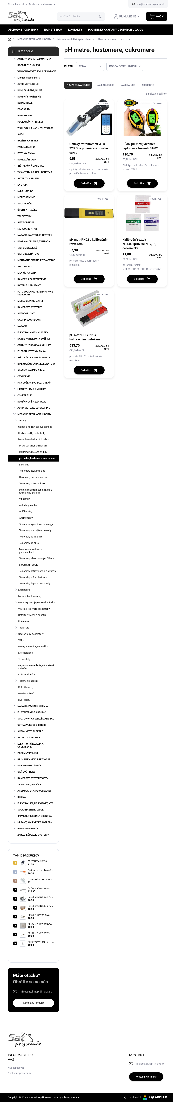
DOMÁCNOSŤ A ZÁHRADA (31, 401)
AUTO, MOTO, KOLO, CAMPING (33, 407)
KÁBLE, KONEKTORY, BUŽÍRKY (33, 338)
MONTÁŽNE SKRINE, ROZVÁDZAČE (36, 260)
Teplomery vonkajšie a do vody (35, 530)
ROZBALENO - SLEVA (28, 65)
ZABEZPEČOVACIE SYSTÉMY (33, 834)
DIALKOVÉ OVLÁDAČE (29, 765)
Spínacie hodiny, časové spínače (35, 426)
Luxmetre (24, 464)
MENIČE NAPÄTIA (26, 272)
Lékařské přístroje (28, 564)
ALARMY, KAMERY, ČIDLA (31, 370)
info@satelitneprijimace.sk (36, 991)
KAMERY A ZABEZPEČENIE (31, 279)
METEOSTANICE (26, 197)
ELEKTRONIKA (25, 191)
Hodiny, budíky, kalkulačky (32, 433)
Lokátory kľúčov (26, 674)
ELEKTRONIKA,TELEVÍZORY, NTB (35, 803)
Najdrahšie (127, 85)
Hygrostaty (24, 699)
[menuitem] (24, 29)
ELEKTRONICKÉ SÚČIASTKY (32, 332)
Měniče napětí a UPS (28, 77)
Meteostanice (25, 652)
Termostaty (24, 659)
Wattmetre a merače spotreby (34, 608)
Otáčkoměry (25, 511)
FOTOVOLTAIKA (26, 153)
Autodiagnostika (28, 505)
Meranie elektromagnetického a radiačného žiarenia (35, 491)
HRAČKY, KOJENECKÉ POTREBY (34, 822)
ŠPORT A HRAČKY (27, 210)
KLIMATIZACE (24, 102)
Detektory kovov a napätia (32, 615)
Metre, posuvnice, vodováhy (33, 646)
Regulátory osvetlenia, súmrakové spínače (36, 667)
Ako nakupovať (16, 4)
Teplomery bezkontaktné (32, 470)
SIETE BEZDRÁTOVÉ (28, 253)
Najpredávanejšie (78, 85)
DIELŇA (21, 797)
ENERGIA (22, 184)
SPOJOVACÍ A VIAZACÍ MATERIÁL (35, 718)
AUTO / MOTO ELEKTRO (30, 731)
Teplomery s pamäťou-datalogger (36, 524)
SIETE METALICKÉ (27, 247)
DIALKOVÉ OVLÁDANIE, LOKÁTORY (36, 363)
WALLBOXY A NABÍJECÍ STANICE (35, 128)
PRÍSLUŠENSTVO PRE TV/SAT (33, 759)
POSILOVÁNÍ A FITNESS (30, 121)
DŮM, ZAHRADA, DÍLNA (29, 90)
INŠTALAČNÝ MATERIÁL (30, 165)
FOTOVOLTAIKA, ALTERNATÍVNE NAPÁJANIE (35, 293)
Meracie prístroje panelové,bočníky (36, 602)
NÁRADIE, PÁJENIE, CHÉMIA (32, 706)
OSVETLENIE (24, 395)
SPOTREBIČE (24, 203)
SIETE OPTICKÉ (25, 222)
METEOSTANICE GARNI (30, 301)
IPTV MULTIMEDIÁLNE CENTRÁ (34, 816)
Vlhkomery (24, 498)
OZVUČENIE (23, 376)
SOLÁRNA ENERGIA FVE (30, 809)
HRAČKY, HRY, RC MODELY (31, 389)
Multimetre (24, 589)
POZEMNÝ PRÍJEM (27, 753)
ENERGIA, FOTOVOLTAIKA (31, 351)
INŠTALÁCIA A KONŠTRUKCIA (33, 357)
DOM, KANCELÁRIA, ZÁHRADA (33, 241)
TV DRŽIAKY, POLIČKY (29, 784)
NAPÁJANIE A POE (27, 228)
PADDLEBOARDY (26, 147)
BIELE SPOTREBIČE (27, 828)
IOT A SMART (24, 266)
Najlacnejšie (105, 85)
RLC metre (23, 621)
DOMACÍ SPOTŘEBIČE (29, 96)
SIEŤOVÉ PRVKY (26, 771)
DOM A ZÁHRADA (26, 159)
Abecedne (148, 85)
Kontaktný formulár (33, 1002)
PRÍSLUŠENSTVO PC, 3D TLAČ (34, 382)
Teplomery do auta (29, 543)
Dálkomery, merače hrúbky (33, 452)
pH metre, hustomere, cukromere (37, 458)
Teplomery (23, 627)
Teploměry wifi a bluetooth (33, 577)
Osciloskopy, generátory (31, 634)
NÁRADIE (22, 326)
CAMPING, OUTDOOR (29, 319)
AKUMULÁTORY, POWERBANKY (34, 790)
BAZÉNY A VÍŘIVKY (27, 140)
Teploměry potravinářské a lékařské (37, 571)
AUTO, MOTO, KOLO (28, 84)
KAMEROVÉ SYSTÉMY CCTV (32, 778)
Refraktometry (26, 687)
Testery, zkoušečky (28, 680)
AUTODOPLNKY (26, 313)
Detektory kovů (26, 693)
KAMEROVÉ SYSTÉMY (29, 307)
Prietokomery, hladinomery (33, 445)
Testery (22, 420)
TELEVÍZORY (24, 216)
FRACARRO (23, 109)
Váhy (21, 640)
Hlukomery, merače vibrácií (33, 477)
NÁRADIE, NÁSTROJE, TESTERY (34, 235)
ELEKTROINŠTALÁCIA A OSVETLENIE (30, 745)
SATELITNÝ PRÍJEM (28, 178)
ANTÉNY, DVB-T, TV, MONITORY (34, 58)
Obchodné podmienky (40, 4)
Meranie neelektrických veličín (33, 439)
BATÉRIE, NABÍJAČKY (29, 285)
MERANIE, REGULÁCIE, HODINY (34, 414)
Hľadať (100, 16)
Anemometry (26, 517)
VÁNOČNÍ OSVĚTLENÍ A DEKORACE (36, 71)
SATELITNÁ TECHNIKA (29, 737)
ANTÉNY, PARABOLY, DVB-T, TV (34, 344)
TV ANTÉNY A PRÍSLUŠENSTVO (34, 172)
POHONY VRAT (25, 115)
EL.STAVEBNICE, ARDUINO (31, 712)
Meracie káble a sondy (30, 596)
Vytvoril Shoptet (132, 1097)
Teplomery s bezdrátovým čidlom (36, 558)
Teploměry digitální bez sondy (34, 583)
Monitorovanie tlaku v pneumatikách (30, 551)
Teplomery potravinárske (32, 483)
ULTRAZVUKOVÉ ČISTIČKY (31, 725)
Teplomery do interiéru (31, 536)
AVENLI (21, 134)
